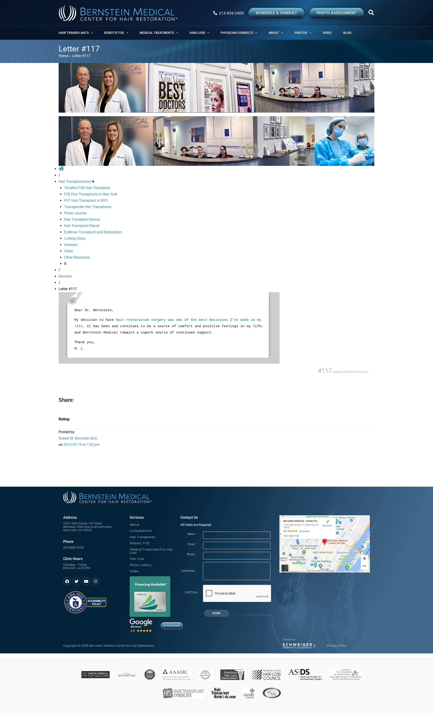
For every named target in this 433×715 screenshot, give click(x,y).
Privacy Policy (336, 645)
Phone (192, 554)
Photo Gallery (140, 565)
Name (192, 534)
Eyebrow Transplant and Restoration (93, 232)
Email (193, 544)
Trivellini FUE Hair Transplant (87, 188)
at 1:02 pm (82, 444)
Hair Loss (137, 558)
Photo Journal (75, 213)
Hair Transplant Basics (82, 219)
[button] (371, 13)
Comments (189, 570)
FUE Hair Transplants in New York (90, 194)
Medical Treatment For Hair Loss (151, 551)
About (134, 524)
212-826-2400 (231, 13)
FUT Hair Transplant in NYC (86, 200)
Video (68, 251)
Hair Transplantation (75, 181)
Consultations (141, 530)
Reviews (65, 276)
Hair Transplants (142, 537)
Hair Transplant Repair (82, 226)
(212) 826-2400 (73, 547)
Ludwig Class (74, 238)
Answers (71, 245)
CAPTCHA (191, 592)
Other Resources (77, 257)
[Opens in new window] (85, 600)
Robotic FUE (140, 543)
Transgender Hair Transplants (87, 207)
